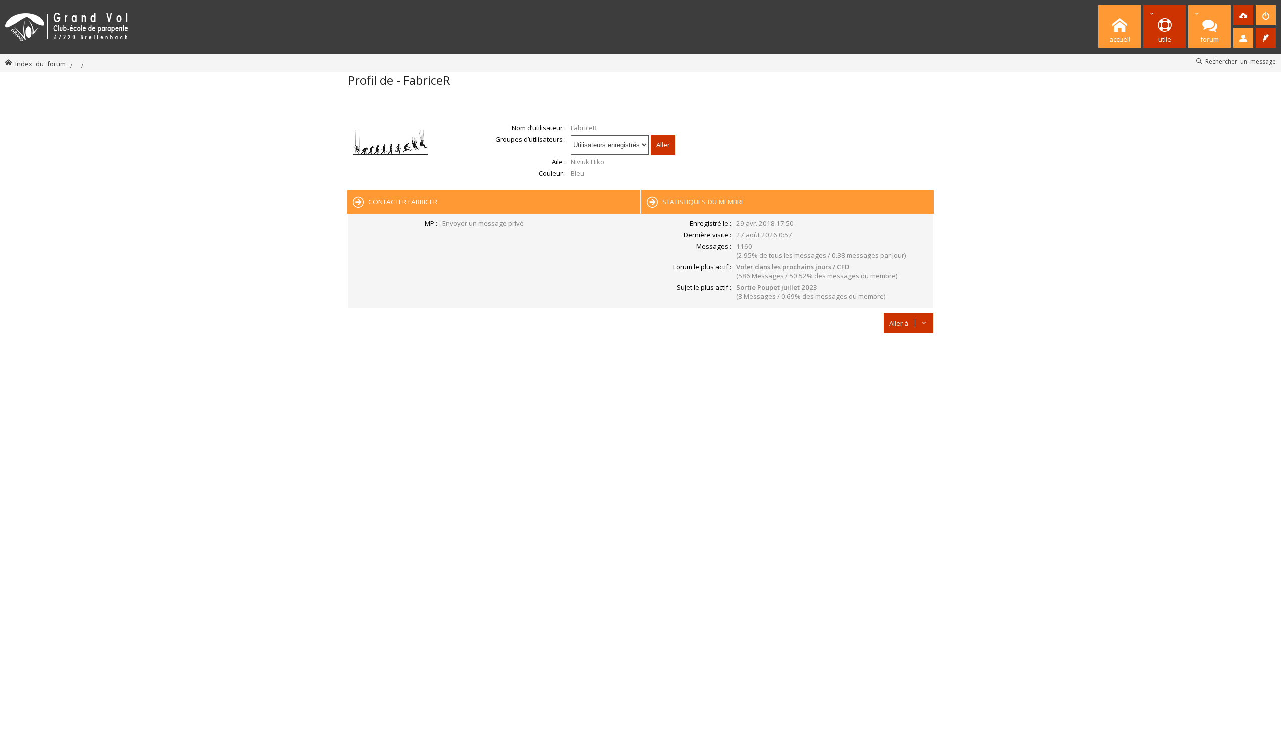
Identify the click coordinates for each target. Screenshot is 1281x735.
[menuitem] (1243, 15)
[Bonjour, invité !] (1243, 38)
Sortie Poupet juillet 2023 (776, 287)
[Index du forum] (66, 25)
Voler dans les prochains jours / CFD (792, 266)
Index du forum (40, 63)
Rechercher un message (1240, 61)
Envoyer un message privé (483, 223)
